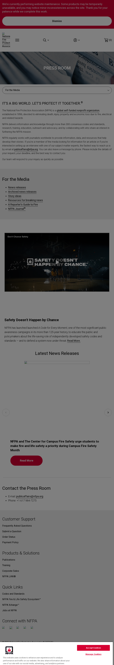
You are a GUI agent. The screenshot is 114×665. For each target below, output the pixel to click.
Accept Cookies (93, 648)
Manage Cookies (94, 654)
